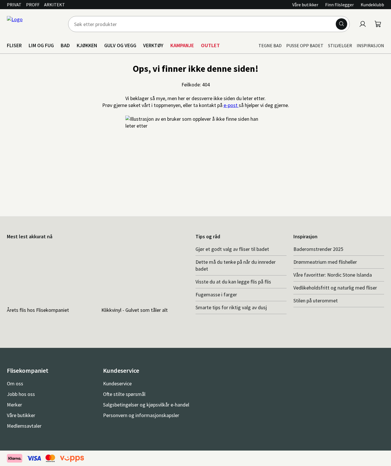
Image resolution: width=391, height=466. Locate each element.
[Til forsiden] (34, 24)
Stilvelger (340, 45)
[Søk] (341, 24)
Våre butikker (305, 4)
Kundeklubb (372, 4)
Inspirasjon (370, 45)
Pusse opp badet (304, 45)
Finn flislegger (339, 4)
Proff (33, 4)
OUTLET (210, 45)
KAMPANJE (182, 45)
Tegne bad (270, 45)
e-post (231, 105)
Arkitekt (54, 4)
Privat (14, 4)
